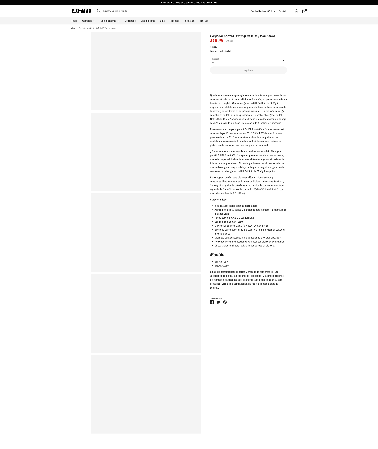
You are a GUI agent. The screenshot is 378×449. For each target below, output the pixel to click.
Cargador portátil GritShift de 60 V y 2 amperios (98, 28)
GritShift (213, 47)
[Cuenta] (296, 11)
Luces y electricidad (223, 51)
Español (282, 11)
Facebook (175, 21)
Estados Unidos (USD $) (261, 11)
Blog (162, 21)
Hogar (74, 21)
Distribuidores (148, 21)
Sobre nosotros (109, 21)
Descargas (130, 21)
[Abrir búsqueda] (99, 11)
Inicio (73, 28)
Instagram (190, 21)
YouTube (204, 21)
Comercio (87, 21)
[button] (248, 79)
